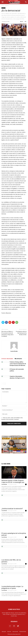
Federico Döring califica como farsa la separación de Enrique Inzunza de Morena (18, 363)
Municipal (4, 631)
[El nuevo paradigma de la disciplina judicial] (14, 525)
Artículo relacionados (7, 358)
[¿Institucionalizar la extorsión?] (14, 500)
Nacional (9, 631)
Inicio (2, 5)
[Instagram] (14, 626)
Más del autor (18, 358)
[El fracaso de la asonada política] (5, 370)
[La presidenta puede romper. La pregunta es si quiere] (14, 578)
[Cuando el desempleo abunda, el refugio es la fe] (5, 378)
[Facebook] (10, 626)
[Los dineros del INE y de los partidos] (14, 552)
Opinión (7, 5)
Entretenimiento (22, 631)
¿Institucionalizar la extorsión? (12, 508)
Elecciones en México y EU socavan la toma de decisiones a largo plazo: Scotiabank (7, 334)
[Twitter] (18, 626)
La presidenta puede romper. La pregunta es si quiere (12, 587)
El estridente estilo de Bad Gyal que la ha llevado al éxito (21, 333)
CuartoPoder (14, 351)
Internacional (15, 631)
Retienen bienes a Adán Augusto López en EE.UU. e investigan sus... (13, 481)
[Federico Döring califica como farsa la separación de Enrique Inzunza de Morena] (5, 363)
